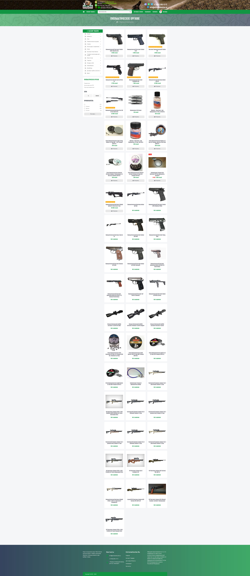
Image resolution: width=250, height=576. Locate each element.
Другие (87, 108)
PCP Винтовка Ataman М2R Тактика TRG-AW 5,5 (157, 471)
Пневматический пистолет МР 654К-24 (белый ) (135, 294)
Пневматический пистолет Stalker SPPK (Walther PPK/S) (157, 205)
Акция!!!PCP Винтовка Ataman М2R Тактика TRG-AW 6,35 (135, 500)
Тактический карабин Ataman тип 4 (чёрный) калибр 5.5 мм (135, 442)
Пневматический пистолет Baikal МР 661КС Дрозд (157, 294)
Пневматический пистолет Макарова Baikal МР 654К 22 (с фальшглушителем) (114, 295)
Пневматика (87, 83)
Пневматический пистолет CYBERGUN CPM (135, 80)
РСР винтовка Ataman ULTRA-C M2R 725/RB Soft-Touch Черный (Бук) (114, 530)
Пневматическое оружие (91, 79)
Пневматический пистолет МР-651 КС (114, 80)
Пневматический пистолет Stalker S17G (135, 50)
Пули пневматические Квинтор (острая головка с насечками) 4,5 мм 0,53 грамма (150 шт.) (114, 174)
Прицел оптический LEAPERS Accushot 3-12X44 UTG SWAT (114, 324)
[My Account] (105, 4)
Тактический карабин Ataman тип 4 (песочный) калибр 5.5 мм (157, 442)
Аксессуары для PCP (89, 85)
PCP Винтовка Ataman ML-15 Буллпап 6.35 (135, 471)
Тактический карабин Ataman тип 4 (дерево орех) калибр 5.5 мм (114, 442)
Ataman (88, 106)
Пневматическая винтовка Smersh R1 (114, 235)
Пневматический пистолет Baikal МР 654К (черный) (135, 264)
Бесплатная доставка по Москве (155, 46)
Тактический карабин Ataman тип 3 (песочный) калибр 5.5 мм (157, 383)
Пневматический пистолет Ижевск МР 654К (114, 264)
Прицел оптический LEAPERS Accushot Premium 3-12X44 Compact (135, 324)
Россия (87, 110)
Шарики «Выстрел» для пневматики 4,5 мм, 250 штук (157, 111)
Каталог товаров (91, 12)
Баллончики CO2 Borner (135, 110)
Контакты (155, 12)
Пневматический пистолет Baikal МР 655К (135, 235)
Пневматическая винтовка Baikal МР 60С (135, 205)
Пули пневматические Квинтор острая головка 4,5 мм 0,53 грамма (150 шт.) (135, 174)
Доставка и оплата (138, 12)
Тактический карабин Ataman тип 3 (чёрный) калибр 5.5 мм (135, 412)
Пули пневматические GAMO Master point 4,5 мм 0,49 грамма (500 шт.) (136, 354)
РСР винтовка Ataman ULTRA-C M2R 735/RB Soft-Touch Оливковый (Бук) (114, 471)
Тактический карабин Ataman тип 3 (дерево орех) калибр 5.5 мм (157, 412)
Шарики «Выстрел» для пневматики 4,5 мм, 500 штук (135, 141)
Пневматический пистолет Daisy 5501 (157, 235)
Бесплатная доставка (153, 77)
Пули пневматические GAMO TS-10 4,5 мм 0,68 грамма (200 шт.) (157, 353)
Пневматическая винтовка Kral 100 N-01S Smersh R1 (114, 111)
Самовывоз (148, 12)
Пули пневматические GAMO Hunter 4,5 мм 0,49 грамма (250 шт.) (114, 383)
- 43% (150, 154)
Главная (128, 555)
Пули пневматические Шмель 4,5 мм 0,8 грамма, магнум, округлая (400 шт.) (157, 142)
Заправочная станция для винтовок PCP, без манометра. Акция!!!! (157, 174)
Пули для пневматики (89, 87)
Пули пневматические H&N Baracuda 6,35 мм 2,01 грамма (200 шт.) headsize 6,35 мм (114, 354)
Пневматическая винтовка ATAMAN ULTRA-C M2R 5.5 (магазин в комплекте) (114, 501)
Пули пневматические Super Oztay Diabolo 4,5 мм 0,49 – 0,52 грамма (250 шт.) (114, 142)
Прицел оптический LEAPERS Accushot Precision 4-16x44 (157, 324)
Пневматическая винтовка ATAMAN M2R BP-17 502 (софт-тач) (114, 205)
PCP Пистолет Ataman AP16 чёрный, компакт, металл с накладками (157, 500)
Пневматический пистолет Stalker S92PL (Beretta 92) (114, 50)
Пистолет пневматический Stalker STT (157, 50)
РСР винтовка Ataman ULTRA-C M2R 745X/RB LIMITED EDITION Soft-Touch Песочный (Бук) (114, 413)
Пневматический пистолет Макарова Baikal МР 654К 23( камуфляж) (157, 265)
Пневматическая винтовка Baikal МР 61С (157, 80)
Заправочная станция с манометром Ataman (136, 383)
